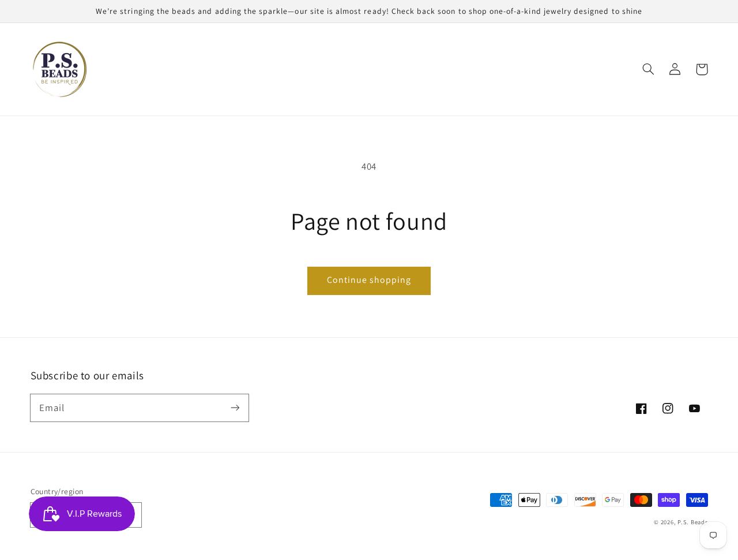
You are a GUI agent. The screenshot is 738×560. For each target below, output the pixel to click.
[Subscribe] (234, 407)
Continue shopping (369, 280)
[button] (648, 69)
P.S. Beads (692, 522)
